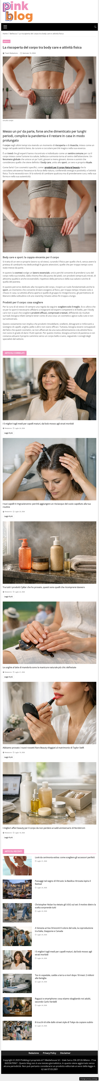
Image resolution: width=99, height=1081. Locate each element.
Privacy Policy (49, 1053)
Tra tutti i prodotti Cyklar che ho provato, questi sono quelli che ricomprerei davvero (44, 587)
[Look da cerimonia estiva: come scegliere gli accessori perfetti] (17, 865)
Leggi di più (8, 433)
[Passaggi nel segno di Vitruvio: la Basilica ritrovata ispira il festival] (17, 889)
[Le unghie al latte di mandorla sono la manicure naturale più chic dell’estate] (49, 633)
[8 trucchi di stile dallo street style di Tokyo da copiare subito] (17, 1030)
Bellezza (6, 41)
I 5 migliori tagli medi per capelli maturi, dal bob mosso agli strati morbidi (38, 423)
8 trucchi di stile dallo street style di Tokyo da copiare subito (64, 1022)
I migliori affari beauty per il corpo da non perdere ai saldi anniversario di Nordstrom (44, 828)
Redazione (34, 1053)
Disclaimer (65, 1053)
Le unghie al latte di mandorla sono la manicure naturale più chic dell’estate (39, 667)
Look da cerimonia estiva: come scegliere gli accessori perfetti (65, 857)
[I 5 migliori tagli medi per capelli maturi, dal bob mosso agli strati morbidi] (49, 389)
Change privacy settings (88, 1079)
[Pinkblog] (17, 11)
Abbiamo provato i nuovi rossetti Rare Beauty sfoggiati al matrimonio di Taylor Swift (43, 747)
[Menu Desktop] (5, 27)
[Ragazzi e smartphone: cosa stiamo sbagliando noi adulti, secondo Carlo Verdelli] (17, 1007)
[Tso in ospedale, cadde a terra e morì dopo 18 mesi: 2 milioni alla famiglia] (17, 983)
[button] (95, 26)
